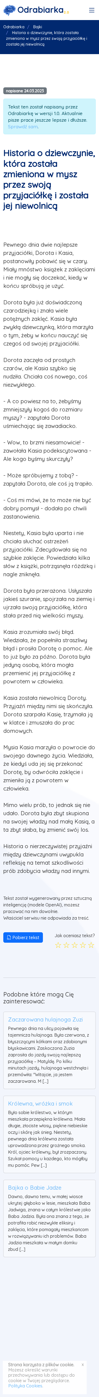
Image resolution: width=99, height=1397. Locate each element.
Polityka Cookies (25, 1385)
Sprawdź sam (23, 126)
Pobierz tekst (25, 937)
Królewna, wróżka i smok (40, 1103)
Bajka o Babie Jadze (34, 1187)
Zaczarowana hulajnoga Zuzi (45, 1019)
